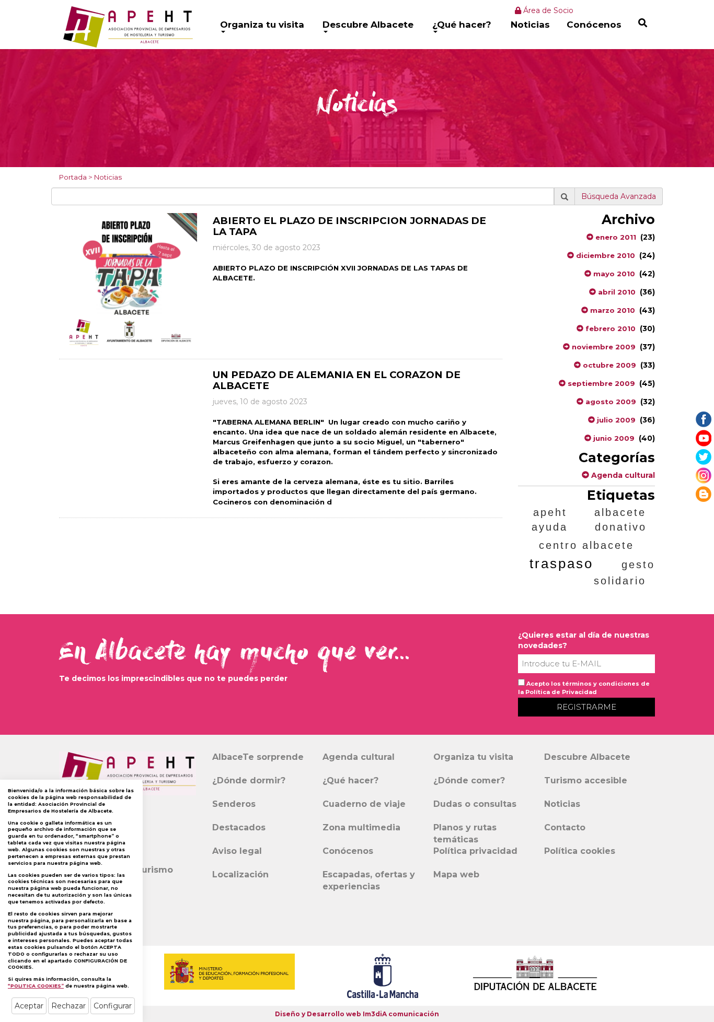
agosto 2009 (609, 401)
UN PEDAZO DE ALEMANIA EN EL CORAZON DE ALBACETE (336, 380)
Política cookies (579, 851)
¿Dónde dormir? (248, 780)
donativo (621, 527)
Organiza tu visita (262, 24)
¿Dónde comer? (469, 780)
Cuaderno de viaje (364, 804)
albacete (620, 512)
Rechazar (68, 1006)
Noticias (530, 24)
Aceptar (29, 1006)
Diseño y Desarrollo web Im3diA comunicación (357, 1014)
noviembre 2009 (603, 347)
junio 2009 (613, 438)
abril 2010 (616, 292)
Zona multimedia (361, 827)
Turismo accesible (585, 780)
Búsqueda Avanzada (618, 196)
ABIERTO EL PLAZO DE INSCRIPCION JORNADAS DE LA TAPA (349, 226)
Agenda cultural (622, 475)
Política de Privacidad (561, 692)
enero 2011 (614, 237)
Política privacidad (475, 851)
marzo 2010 (611, 310)
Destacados (239, 827)
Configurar (113, 1006)
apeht (550, 512)
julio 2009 (615, 420)
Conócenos (594, 24)
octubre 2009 (608, 365)
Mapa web (456, 874)
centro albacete (586, 545)
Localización (240, 874)
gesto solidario (624, 572)
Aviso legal (237, 851)
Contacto (564, 827)
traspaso (561, 563)
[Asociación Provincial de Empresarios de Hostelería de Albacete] (126, 26)
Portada (73, 177)
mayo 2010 (613, 273)
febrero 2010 (609, 328)
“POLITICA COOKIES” (36, 986)
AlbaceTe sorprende (258, 757)
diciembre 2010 (604, 255)
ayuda (550, 527)
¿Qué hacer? (461, 24)
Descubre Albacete (368, 24)
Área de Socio (547, 10)
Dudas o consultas (474, 804)
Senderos (234, 804)
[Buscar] (642, 23)
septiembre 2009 (600, 383)
